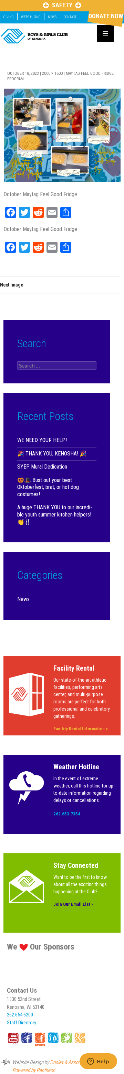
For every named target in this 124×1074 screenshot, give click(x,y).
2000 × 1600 (52, 73)
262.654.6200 (20, 1015)
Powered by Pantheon (33, 1070)
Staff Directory (21, 1023)
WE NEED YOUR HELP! (42, 440)
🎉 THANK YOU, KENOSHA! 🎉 (51, 453)
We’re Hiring (31, 17)
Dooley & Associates (70, 1062)
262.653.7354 (66, 813)
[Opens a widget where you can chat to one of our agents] (98, 1062)
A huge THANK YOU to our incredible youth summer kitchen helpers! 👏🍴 (54, 514)
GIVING (8, 17)
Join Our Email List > (73, 904)
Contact (70, 17)
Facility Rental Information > (80, 728)
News (52, 17)
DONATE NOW (106, 16)
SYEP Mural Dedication (42, 466)
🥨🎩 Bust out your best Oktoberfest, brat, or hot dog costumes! (48, 487)
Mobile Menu (105, 33)
